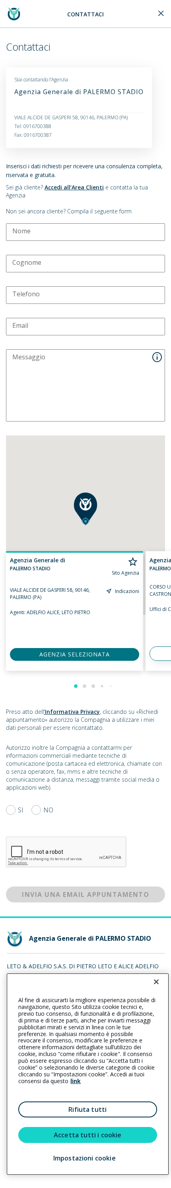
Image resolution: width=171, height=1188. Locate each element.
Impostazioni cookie (84, 1158)
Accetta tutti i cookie (88, 1135)
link (75, 1081)
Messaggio (28, 357)
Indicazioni (127, 591)
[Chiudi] (156, 982)
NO (48, 810)
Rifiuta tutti (87, 1109)
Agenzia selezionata (74, 654)
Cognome (26, 262)
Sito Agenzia (125, 573)
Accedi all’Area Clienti (74, 187)
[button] (85, 508)
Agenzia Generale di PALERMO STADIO (79, 91)
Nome (21, 231)
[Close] (161, 13)
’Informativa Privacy (72, 711)
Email (20, 325)
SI (20, 810)
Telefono (26, 294)
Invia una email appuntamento (85, 894)
